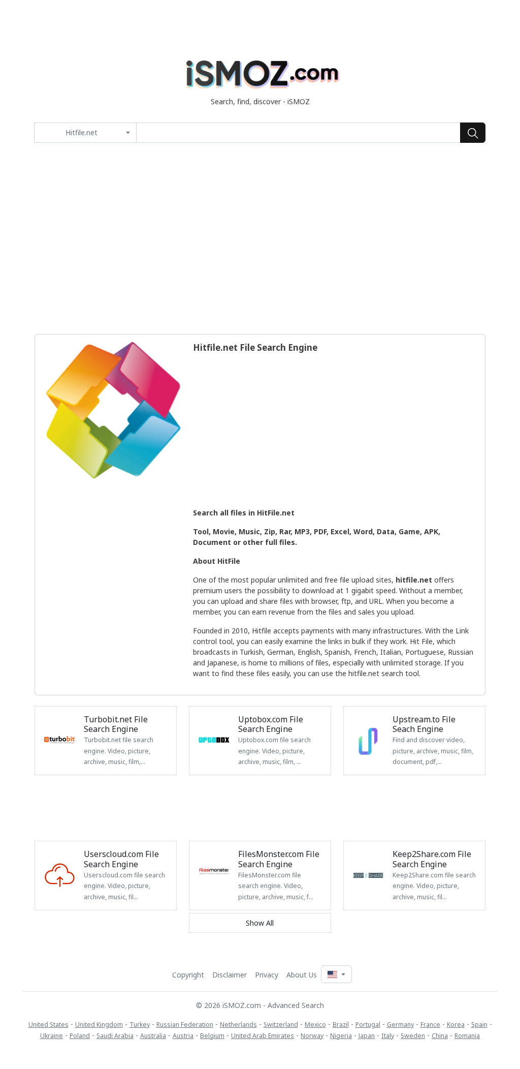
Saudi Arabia (115, 1035)
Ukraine (51, 1035)
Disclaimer (229, 975)
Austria (183, 1035)
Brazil (341, 1024)
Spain (479, 1024)
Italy (387, 1035)
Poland (80, 1035)
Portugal (367, 1024)
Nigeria (341, 1035)
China (440, 1035)
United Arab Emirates (262, 1035)
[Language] (336, 974)
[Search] (472, 133)
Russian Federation (184, 1024)
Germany (400, 1024)
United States (48, 1024)
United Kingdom (99, 1024)
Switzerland (281, 1024)
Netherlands (238, 1024)
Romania (467, 1035)
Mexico (315, 1024)
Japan (367, 1035)
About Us (301, 975)
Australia (153, 1035)
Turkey (139, 1024)
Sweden (413, 1035)
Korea (456, 1024)
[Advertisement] (260, 238)
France (430, 1024)
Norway (312, 1035)
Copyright (188, 975)
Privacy (266, 975)
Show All (260, 923)
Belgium (212, 1035)
